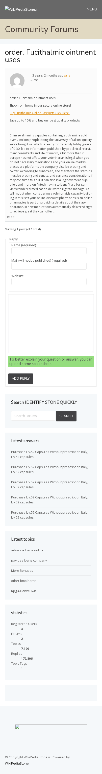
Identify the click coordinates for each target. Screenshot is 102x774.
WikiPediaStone (17, 763)
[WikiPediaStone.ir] (21, 9)
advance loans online (27, 550)
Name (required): (24, 245)
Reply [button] (10, 217)
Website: (18, 276)
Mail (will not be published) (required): (39, 260)
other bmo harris (23, 580)
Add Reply (21, 378)
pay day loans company (29, 560)
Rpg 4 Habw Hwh (23, 591)
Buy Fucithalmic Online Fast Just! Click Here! (40, 113)
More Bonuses (22, 570)
